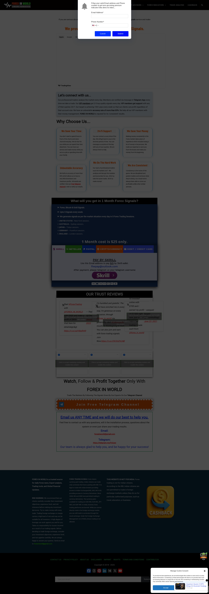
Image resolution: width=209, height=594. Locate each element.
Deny (193, 588)
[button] (205, 571)
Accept (165, 588)
